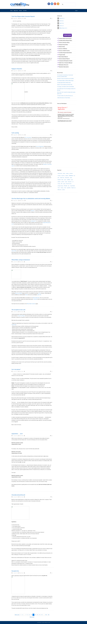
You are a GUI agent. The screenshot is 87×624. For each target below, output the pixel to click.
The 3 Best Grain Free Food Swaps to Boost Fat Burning (66, 89)
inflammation (67, 177)
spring (64, 183)
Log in (76, 10)
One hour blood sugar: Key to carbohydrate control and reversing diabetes (31, 198)
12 (35, 614)
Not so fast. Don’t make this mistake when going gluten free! (66, 93)
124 (48, 614)
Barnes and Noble (18, 293)
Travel (65, 187)
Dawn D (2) (61, 23)
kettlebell (59, 179)
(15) (51, 371)
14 (39, 614)
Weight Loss (73, 187)
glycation (32, 210)
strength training (60, 185)
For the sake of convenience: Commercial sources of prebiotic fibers (65, 75)
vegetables (69, 187)
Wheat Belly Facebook (31, 303)
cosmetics (71, 173)
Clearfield (35, 299)
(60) (51, 311)
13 (37, 614)
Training (62, 187)
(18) (51, 261)
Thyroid (65, 185)
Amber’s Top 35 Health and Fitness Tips (64, 84)
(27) (51, 18)
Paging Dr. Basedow (17, 68)
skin (61, 183)
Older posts (32, 617)
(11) (51, 572)
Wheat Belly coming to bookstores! (21, 259)
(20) (51, 134)
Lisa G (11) (61, 25)
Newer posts (17, 614)
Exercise (71, 175)
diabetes (66, 175)
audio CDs (39, 294)
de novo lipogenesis (39, 146)
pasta (72, 179)
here (39, 293)
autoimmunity (60, 173)
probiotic (62, 181)
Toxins (59, 187)
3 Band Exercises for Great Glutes (63, 97)
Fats (74, 175)
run (72, 181)
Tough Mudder (72, 185)
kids (62, 179)
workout (63, 189)
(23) (51, 435)
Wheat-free (59, 189)
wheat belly (14, 324)
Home (11, 10)
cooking (67, 173)
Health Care (62, 177)
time (68, 185)
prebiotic (59, 181)
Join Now (25, 10)
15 (41, 614)
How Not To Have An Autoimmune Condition (65, 78)
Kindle (26, 294)
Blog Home (16, 10)
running (59, 183)
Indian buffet (14, 250)
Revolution (70, 181)
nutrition (68, 179)
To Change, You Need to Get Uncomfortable (65, 86)
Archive (20, 10)
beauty (64, 173)
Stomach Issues (68, 183)
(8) (51, 70)
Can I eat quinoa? (16, 369)
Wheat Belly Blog (36, 297)
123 (46, 614)
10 (31, 614)
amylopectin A (33, 221)
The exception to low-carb (18, 309)
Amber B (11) (61, 18)
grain (58, 177)
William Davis (21, 18)
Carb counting (15, 133)
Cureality (59, 175)
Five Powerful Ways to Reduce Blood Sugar (65, 80)
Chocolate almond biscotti (18, 495)
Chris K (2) (61, 20)
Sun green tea (15, 571)
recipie (66, 181)
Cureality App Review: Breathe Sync (64, 82)
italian (71, 177)
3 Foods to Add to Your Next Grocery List (65, 95)
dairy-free (63, 175)
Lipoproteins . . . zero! (17, 433)
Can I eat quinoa (28, 137)
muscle (65, 179)
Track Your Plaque (21, 315)
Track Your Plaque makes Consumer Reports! (23, 16)
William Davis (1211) (63, 28)
